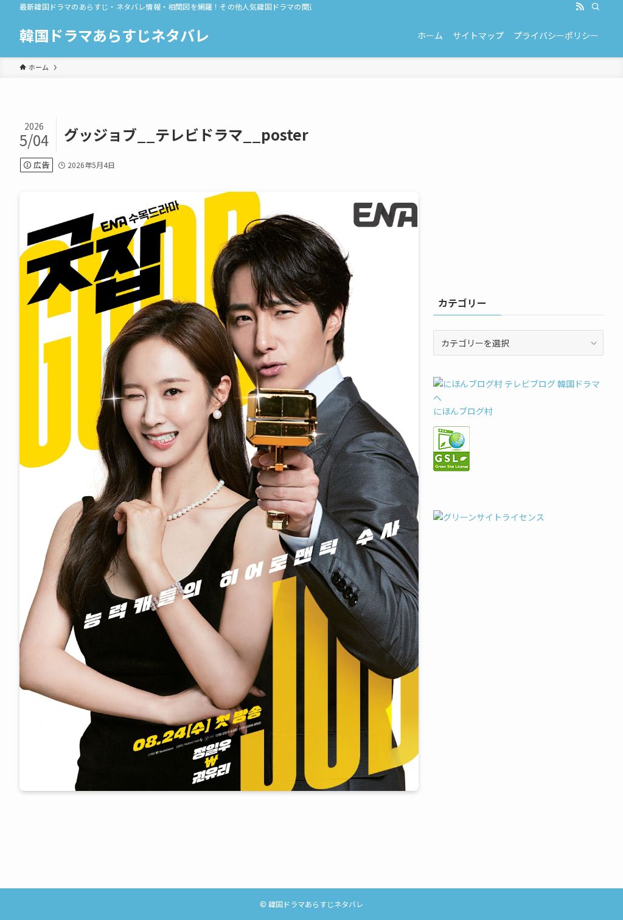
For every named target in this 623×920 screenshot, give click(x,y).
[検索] (596, 6)
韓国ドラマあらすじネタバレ (114, 35)
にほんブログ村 (463, 411)
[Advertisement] (518, 193)
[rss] (580, 6)
